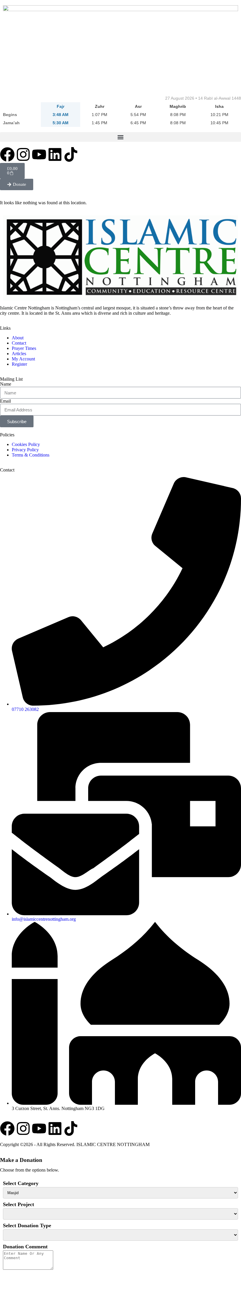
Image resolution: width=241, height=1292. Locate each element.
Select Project (18, 1204)
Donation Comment (25, 1247)
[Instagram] (23, 154)
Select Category (21, 1183)
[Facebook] (7, 154)
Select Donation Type (27, 1225)
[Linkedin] (55, 154)
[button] (120, 137)
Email (5, 401)
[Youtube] (39, 154)
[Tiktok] (70, 154)
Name (5, 384)
